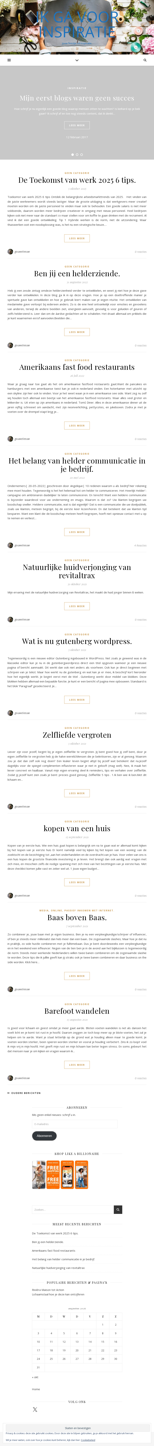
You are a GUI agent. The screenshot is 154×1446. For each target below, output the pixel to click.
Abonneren (44, 1136)
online (56, 910)
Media (44, 910)
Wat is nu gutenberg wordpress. (77, 641)
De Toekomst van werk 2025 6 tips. (77, 180)
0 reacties (140, 252)
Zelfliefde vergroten (77, 735)
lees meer (77, 125)
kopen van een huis (77, 828)
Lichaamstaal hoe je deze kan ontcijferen (58, 1294)
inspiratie (77, 88)
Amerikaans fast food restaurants (77, 367)
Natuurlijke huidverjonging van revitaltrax (77, 571)
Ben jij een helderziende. (77, 273)
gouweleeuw (22, 251)
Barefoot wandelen (77, 1011)
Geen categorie (77, 173)
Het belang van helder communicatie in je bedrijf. (77, 464)
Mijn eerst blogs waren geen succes (77, 97)
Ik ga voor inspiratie (77, 24)
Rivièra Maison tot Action (48, 1290)
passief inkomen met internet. (89, 910)
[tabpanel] (77, 113)
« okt (35, 1377)
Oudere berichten (25, 1093)
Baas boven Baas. (77, 917)
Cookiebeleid (88, 1440)
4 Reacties (140, 545)
